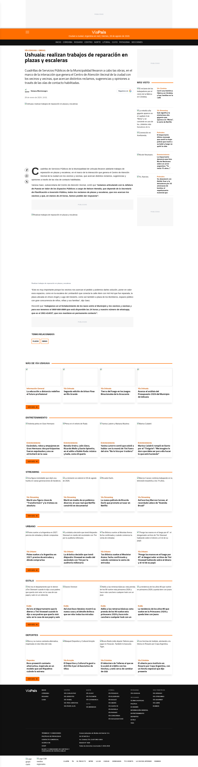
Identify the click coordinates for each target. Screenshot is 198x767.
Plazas (36, 341)
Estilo (133, 720)
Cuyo (114, 42)
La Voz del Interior (144, 761)
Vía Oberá (112, 703)
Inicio (58, 42)
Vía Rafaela (113, 709)
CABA (44, 700)
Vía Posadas (113, 693)
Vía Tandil (68, 700)
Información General (139, 710)
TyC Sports (128, 761)
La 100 (98, 761)
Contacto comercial (50, 739)
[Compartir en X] (27, 182)
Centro (88, 42)
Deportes (134, 716)
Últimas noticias (137, 700)
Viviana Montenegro (39, 91)
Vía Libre (156, 703)
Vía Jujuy (90, 693)
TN (73, 761)
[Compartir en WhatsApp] (27, 176)
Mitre (91, 761)
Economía (134, 707)
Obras (42, 50)
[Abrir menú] (47, 32)
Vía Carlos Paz (70, 693)
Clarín (66, 761)
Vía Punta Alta (70, 706)
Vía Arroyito (69, 696)
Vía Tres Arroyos (71, 703)
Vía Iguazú (112, 700)
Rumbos (156, 706)
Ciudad (106, 761)
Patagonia (124, 42)
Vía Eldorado (113, 696)
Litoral (106, 42)
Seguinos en (123, 91)
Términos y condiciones (51, 733)
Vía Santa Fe (113, 706)
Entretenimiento (137, 713)
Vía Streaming (158, 696)
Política (134, 704)
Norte (97, 42)
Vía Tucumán (91, 696)
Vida (132, 723)
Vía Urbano (157, 693)
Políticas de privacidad (51, 736)
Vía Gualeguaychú (115, 719)
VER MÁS (31, 407)
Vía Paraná (112, 712)
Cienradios (116, 761)
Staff (44, 746)
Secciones (137, 42)
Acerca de (46, 743)
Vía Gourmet (158, 700)
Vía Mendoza (91, 707)
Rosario (78, 42)
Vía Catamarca (92, 700)
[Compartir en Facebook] (27, 170)
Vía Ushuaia (31, 50)
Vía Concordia (114, 716)
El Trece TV (81, 761)
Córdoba (67, 42)
